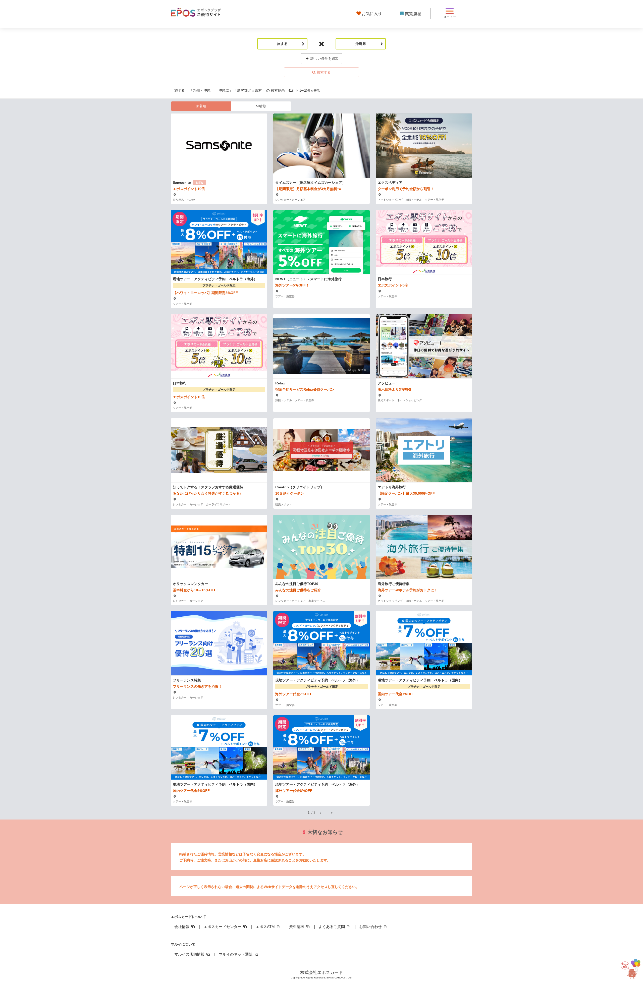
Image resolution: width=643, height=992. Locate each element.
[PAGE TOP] (629, 967)
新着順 (201, 106)
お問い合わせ (371, 926)
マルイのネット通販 (236, 954)
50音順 (261, 106)
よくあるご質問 (332, 926)
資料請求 (297, 926)
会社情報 (182, 926)
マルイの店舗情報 (189, 954)
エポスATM (266, 926)
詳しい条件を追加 (324, 58)
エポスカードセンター (223, 926)
